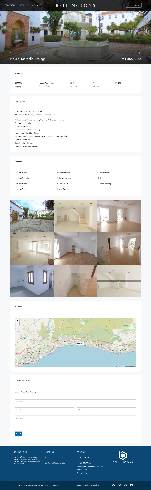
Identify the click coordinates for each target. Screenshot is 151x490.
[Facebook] (113, 485)
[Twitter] (119, 485)
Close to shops (64, 172)
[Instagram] (125, 485)
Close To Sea (22, 189)
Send (18, 433)
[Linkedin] (131, 485)
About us (24, 5)
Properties (10, 5)
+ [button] (17, 320)
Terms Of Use (82, 469)
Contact (36, 5)
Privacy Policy (82, 473)
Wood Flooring (105, 183)
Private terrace (105, 172)
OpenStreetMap (124, 366)
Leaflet (116, 366)
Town (101, 178)
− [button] (17, 324)
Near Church (63, 183)
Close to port (22, 183)
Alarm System (22, 172)
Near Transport (64, 189)
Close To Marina (23, 178)
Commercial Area (64, 178)
